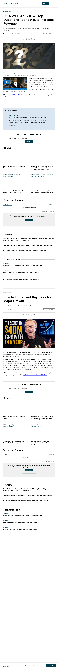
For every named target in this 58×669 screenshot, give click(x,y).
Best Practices (7, 11)
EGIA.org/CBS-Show (18, 95)
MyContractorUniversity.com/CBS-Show (35, 375)
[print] (54, 39)
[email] (34, 39)
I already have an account (29, 223)
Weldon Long (7, 34)
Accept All (51, 665)
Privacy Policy (6, 666)
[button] (4, 4)
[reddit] (31, 39)
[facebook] (24, 39)
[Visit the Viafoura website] (51, 211)
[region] (29, 208)
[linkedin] (26, 39)
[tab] (7, 204)
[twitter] (29, 39)
